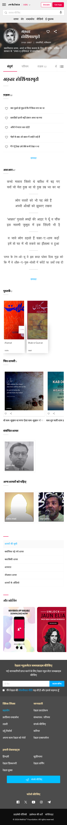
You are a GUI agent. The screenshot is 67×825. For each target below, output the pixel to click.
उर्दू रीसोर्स (7, 731)
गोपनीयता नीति (26, 690)
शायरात (8, 567)
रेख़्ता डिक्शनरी (10, 763)
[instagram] (41, 802)
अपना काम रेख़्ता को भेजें (14, 737)
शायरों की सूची (11, 544)
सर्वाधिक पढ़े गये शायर (14, 551)
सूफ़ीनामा (38, 756)
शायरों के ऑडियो (12, 583)
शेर (22, 18)
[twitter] (25, 802)
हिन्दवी (6, 756)
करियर (37, 731)
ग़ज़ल (42, 66)
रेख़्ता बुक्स (8, 770)
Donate (46, 4)
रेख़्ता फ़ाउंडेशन (41, 710)
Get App (58, 4)
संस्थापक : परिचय (42, 717)
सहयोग (6, 710)
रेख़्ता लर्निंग (39, 763)
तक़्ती (5, 724)
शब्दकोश (30, 18)
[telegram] (49, 802)
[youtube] (33, 802)
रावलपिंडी (39, 43)
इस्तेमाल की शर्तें (36, 814)
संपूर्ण (10, 66)
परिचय (25, 66)
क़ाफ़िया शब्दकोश (11, 717)
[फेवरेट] (48, 31)
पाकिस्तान (47, 43)
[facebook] (17, 802)
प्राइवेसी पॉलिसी (20, 814)
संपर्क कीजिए (40, 724)
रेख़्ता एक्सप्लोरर (41, 737)
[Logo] (14, 5)
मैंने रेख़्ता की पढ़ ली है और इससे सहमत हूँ (33, 690)
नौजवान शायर (11, 575)
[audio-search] (60, 12)
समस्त (33, 158)
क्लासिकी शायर (11, 559)
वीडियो (40, 18)
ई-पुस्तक (49, 18)
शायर (16, 18)
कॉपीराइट (49, 814)
